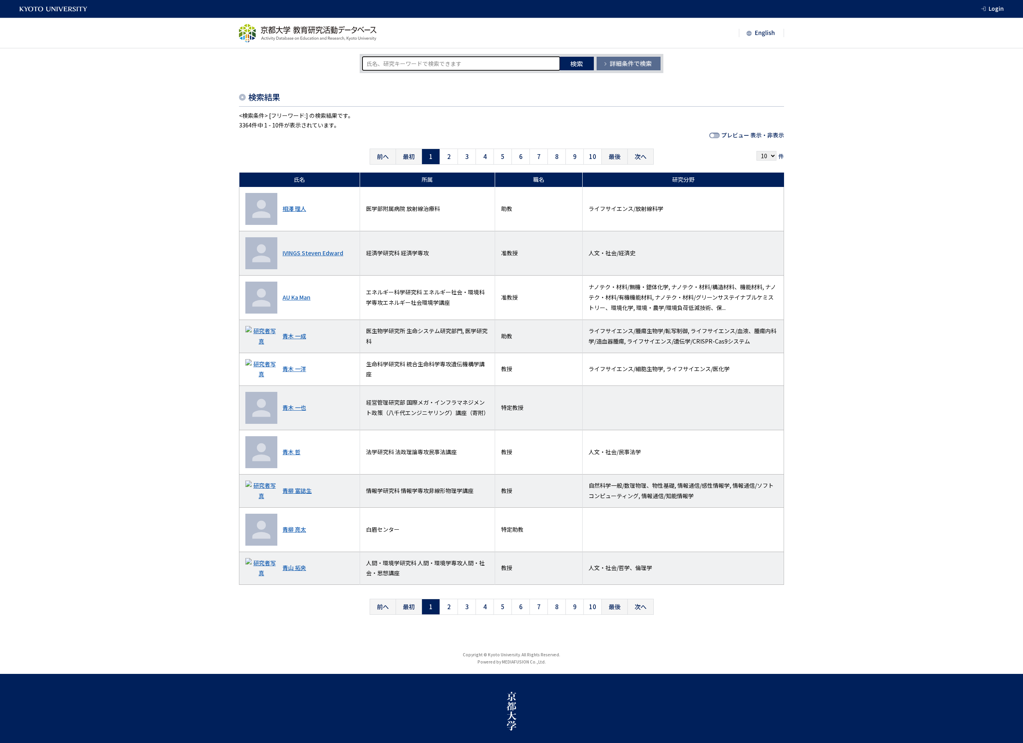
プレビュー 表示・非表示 (752, 135)
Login (996, 8)
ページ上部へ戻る (1007, 727)
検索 (576, 63)
